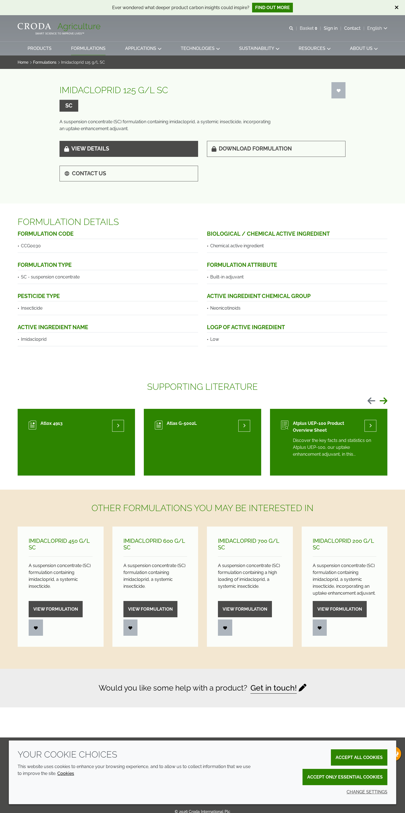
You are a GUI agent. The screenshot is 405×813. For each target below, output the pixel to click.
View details (90, 148)
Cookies (65, 773)
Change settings (367, 792)
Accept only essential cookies (345, 777)
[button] (40, 48)
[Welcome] (60, 27)
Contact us (89, 173)
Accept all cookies (359, 757)
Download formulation (255, 148)
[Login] (338, 90)
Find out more (272, 7)
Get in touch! (273, 688)
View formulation (55, 609)
